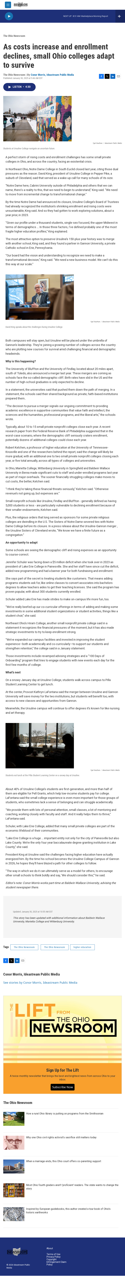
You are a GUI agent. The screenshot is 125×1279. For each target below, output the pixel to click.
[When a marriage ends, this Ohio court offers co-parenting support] (13, 1166)
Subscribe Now (62, 1087)
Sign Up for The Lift (62, 1070)
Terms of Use (53, 1254)
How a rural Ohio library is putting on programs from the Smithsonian (64, 1113)
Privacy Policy (54, 1257)
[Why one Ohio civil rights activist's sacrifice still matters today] (13, 1143)
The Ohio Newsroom (14, 35)
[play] (9, 16)
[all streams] (120, 16)
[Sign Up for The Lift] (62, 1029)
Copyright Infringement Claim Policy (56, 1262)
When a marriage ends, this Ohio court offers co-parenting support (63, 1161)
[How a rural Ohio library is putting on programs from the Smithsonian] (13, 1119)
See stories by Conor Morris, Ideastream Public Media (40, 982)
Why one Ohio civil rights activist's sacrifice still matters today (61, 1137)
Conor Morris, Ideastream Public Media (52, 74)
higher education (82, 947)
